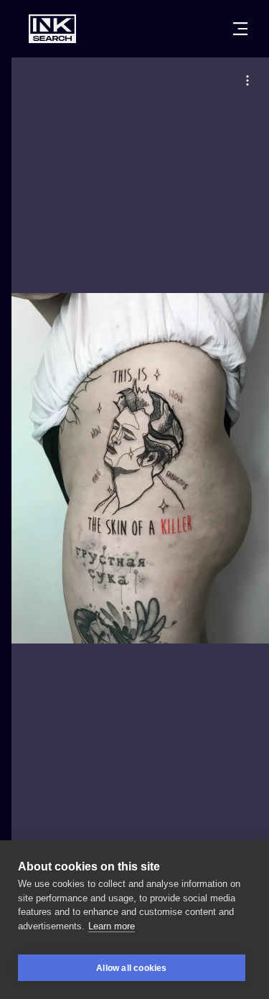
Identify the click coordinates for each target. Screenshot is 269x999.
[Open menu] (240, 28)
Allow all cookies (131, 968)
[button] (247, 80)
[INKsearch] (52, 28)
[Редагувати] (247, 80)
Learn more (111, 926)
